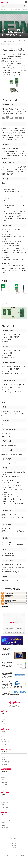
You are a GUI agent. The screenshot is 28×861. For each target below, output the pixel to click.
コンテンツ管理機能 (4, 824)
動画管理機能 (3, 825)
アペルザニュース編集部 (8, 40)
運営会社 (14, 843)
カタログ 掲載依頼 (4, 764)
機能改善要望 (14, 841)
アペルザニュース (4, 771)
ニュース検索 (3, 723)
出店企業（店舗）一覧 (5, 800)
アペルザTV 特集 (4, 744)
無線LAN (17, 44)
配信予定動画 (3, 739)
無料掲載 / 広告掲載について (14, 838)
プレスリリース (18, 9)
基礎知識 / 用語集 (4, 782)
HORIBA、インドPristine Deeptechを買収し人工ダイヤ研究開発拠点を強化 (10, 693)
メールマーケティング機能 (5, 820)
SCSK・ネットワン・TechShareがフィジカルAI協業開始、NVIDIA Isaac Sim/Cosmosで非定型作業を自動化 (7, 684)
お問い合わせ (14, 852)
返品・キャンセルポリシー (5, 807)
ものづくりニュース (10, 41)
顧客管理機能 (3, 818)
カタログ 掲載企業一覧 (5, 761)
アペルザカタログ (4, 751)
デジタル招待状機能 (4, 827)
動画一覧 (2, 736)
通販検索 (2, 721)
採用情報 (14, 845)
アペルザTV (3, 731)
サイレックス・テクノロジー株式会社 (12, 54)
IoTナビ (2, 787)
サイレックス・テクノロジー (7, 44)
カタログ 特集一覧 (4, 756)
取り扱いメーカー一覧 (5, 799)
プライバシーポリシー (14, 847)
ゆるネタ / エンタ (4, 786)
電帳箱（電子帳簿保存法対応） (6, 830)
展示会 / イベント (4, 781)
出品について (3, 804)
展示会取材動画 (3, 737)
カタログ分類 (3, 759)
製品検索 (2, 718)
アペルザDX (3, 814)
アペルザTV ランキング (5, 741)
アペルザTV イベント (4, 743)
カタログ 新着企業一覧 (5, 762)
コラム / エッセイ (4, 784)
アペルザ (2, 713)
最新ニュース (4, 9)
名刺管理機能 (3, 822)
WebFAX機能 (3, 829)
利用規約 (14, 849)
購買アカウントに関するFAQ (6, 805)
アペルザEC (3, 794)
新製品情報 (11, 9)
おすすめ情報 (3, 757)
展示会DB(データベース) (5, 724)
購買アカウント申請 (4, 802)
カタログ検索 (3, 719)
